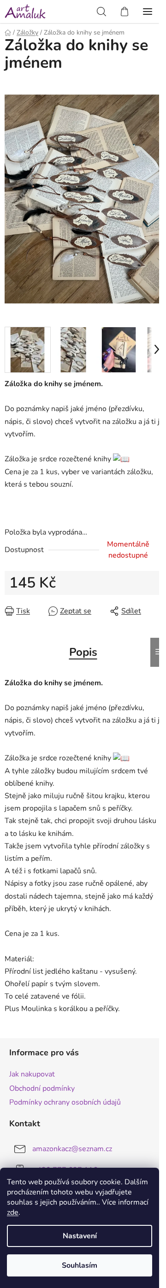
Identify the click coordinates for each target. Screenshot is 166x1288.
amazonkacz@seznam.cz (72, 1149)
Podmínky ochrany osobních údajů (65, 1102)
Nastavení (80, 1236)
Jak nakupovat (32, 1074)
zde (12, 1212)
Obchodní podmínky (42, 1088)
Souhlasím (79, 1265)
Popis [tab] (83, 652)
